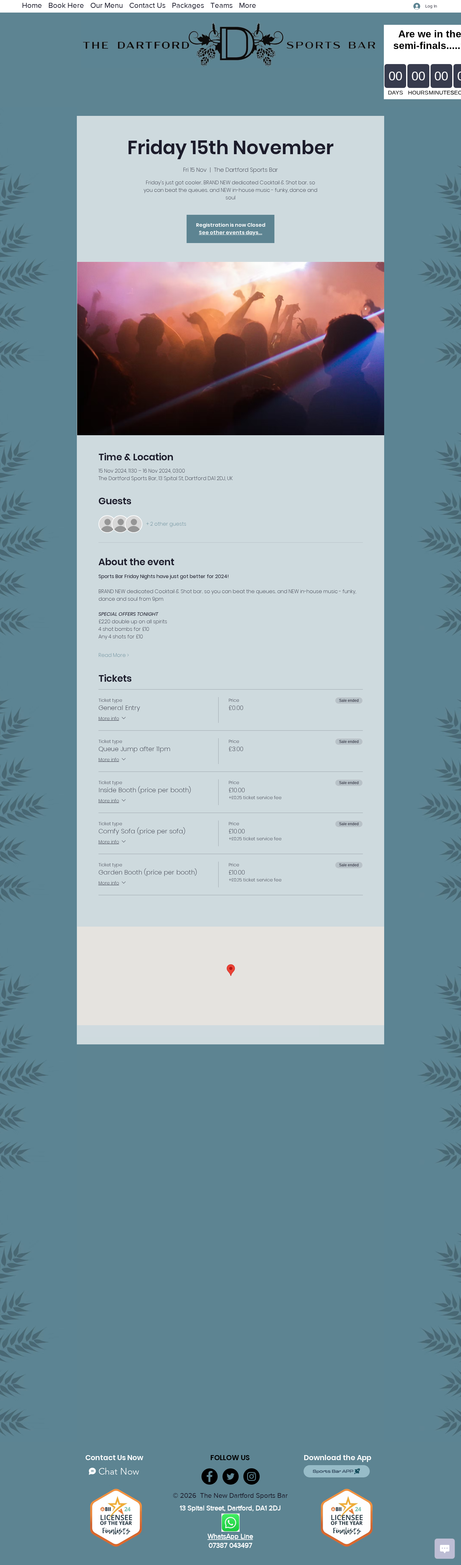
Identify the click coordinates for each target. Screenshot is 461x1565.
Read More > (113, 655)
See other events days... (230, 232)
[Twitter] (230, 1476)
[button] (221, 4)
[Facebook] (209, 1476)
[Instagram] (251, 1476)
